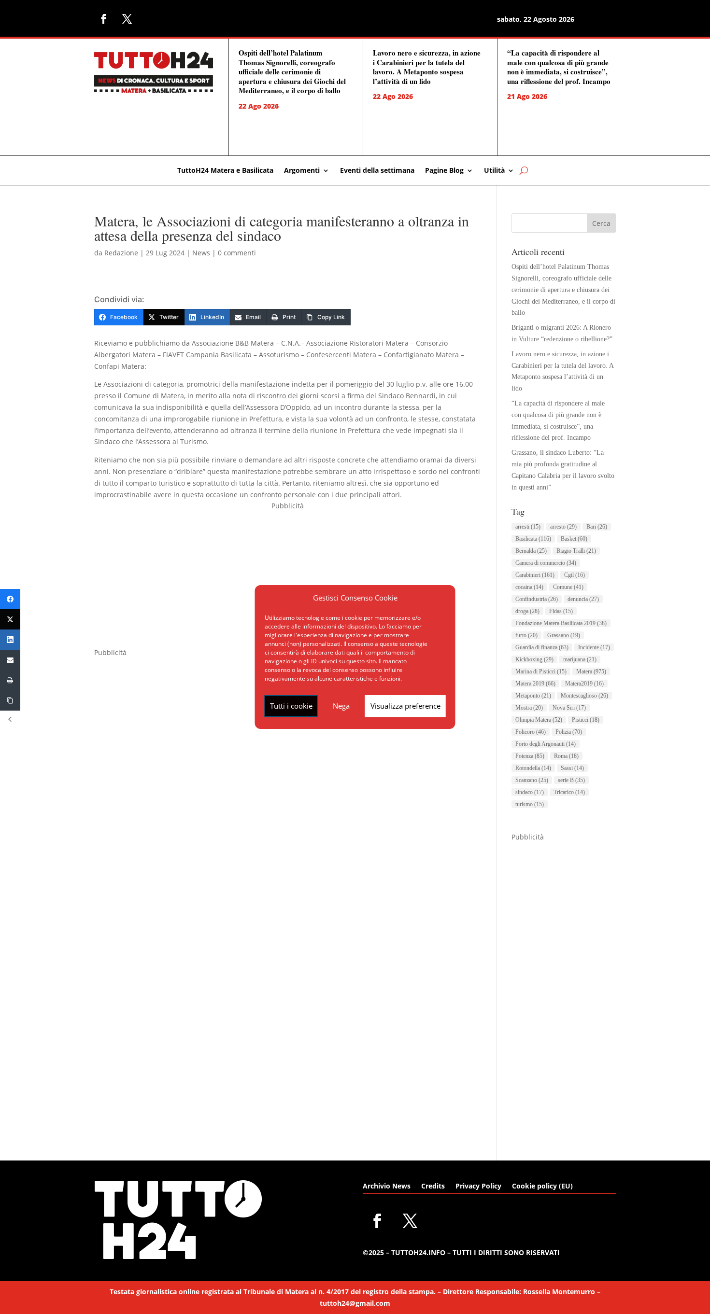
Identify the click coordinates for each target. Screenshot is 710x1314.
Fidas (561, 611)
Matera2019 (584, 683)
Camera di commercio (545, 562)
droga (527, 611)
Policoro (530, 731)
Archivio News (387, 1186)
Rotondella (533, 768)
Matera (591, 671)
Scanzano (531, 780)
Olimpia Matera (538, 719)
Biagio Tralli (576, 550)
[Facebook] (10, 599)
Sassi (572, 768)
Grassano (563, 635)
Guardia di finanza (541, 647)
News (201, 252)
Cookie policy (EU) (542, 1186)
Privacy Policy (478, 1186)
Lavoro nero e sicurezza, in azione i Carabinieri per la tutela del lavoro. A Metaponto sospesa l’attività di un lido (427, 66)
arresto (563, 526)
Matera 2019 (535, 683)
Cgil (574, 575)
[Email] (10, 660)
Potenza (529, 756)
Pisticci (585, 719)
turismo (529, 804)
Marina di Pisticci (541, 671)
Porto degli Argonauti (545, 744)
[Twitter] (10, 619)
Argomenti (302, 171)
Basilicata (533, 538)
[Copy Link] (10, 700)
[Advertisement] (288, 579)
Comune (568, 587)
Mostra (529, 707)
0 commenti (237, 252)
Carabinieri (534, 575)
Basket (574, 538)
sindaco (529, 792)
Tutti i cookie (291, 706)
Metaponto (533, 695)
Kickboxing (534, 659)
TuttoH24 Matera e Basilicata (225, 171)
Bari (596, 526)
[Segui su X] (127, 18)
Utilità (494, 171)
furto (526, 635)
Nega (341, 706)
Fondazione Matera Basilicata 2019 (561, 623)
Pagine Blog (444, 171)
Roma (566, 756)
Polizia (568, 731)
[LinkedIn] (10, 639)
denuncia (583, 599)
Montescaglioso (584, 695)
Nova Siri (569, 707)
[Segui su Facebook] (104, 18)
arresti (527, 526)
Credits (433, 1186)
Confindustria (536, 599)
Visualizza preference (405, 706)
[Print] (10, 680)
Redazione (121, 252)
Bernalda (531, 550)
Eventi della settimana (377, 171)
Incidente (594, 647)
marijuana (579, 659)
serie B (571, 780)
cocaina (529, 587)
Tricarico (569, 792)
